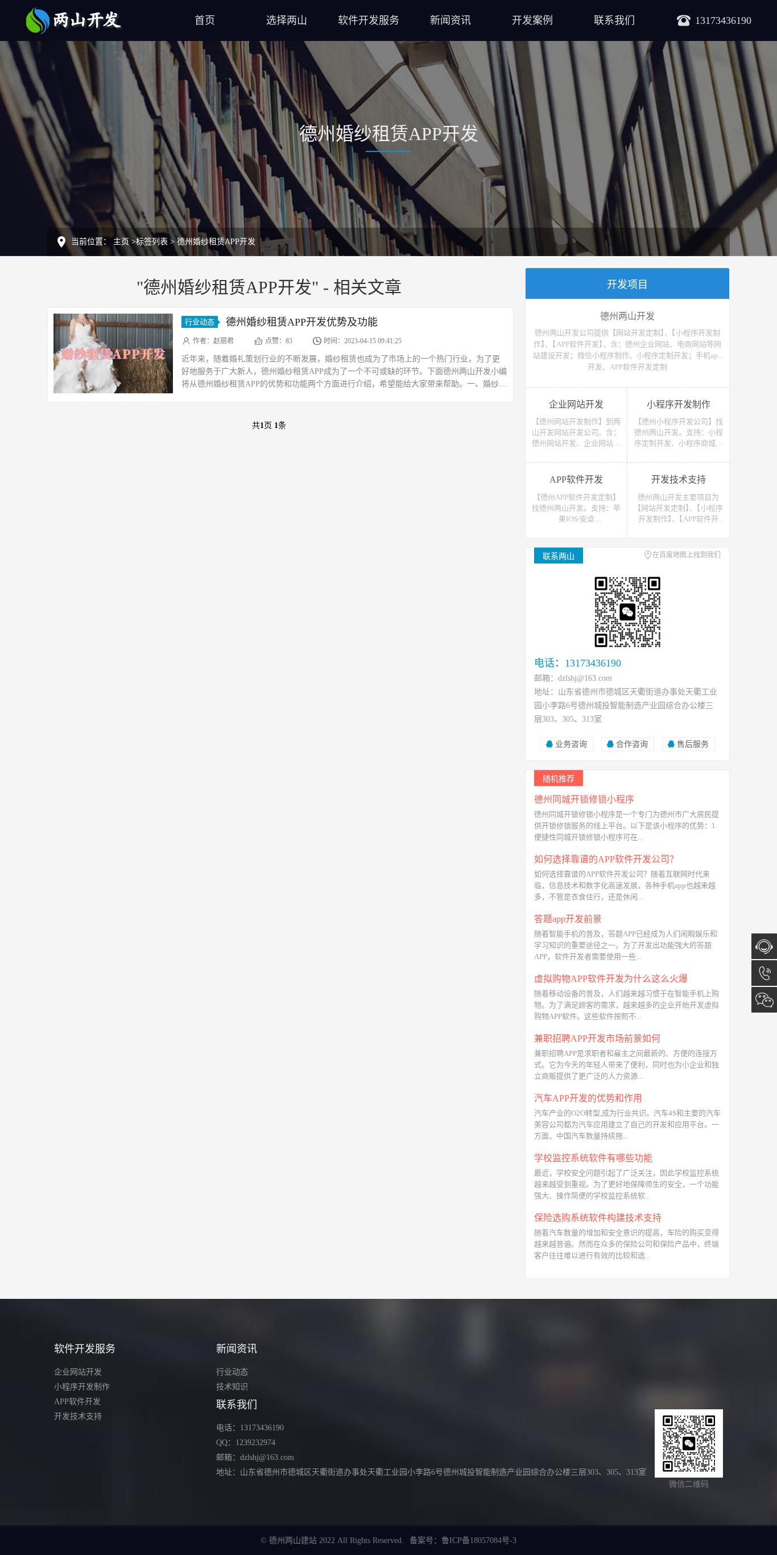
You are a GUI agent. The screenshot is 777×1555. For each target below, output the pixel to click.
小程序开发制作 (82, 1387)
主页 (121, 241)
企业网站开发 (78, 1372)
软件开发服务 (368, 20)
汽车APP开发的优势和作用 (588, 1098)
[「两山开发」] (74, 19)
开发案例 (532, 20)
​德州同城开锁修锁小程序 (584, 799)
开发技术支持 (78, 1416)
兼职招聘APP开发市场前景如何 (597, 1038)
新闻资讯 (450, 20)
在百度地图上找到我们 (686, 555)
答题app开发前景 (568, 919)
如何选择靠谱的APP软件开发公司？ (606, 859)
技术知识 (232, 1387)
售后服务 (693, 744)
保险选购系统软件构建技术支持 (598, 1218)
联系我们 (614, 20)
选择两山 (286, 20)
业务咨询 (571, 744)
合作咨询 (632, 744)
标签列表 (152, 241)
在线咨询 (764, 946)
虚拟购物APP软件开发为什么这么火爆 (611, 979)
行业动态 (199, 322)
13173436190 (764, 973)
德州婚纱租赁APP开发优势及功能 (302, 322)
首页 (205, 20)
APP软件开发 (77, 1401)
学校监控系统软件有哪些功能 (593, 1158)
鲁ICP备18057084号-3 (478, 1540)
